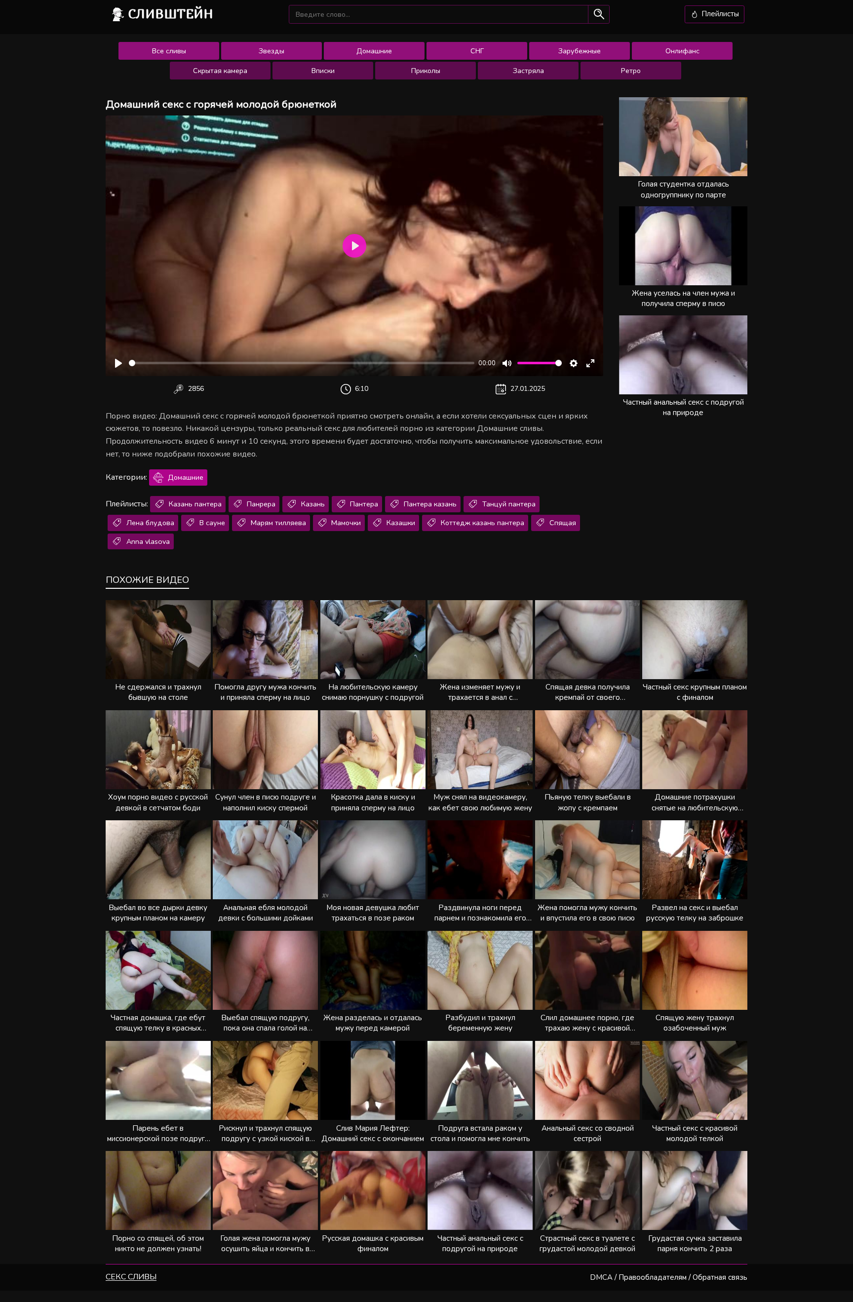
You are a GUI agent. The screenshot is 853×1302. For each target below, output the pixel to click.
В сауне (211, 523)
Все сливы (169, 51)
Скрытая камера (220, 71)
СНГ (477, 51)
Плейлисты (719, 14)
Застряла (528, 71)
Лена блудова (149, 523)
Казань (312, 504)
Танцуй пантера (508, 504)
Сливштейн (170, 13)
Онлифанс (682, 51)
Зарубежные (579, 51)
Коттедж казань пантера (481, 523)
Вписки (323, 71)
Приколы (425, 71)
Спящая (561, 523)
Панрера (260, 504)
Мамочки (345, 523)
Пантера (363, 504)
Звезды (271, 51)
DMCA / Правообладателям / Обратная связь (668, 1277)
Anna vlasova (147, 541)
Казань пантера (194, 504)
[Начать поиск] (598, 14)
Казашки (400, 523)
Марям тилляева (277, 523)
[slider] (301, 363)
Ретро (631, 71)
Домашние (374, 51)
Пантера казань (429, 504)
